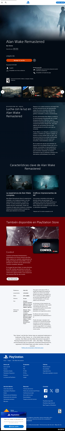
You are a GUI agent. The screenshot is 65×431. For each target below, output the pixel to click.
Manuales (6, 401)
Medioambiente (46, 366)
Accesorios (25, 375)
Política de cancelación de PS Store (31, 391)
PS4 (24, 369)
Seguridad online (47, 371)
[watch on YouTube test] (37, 95)
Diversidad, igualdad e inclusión (50, 373)
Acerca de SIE (7, 366)
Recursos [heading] (26, 386)
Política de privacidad (34, 424)
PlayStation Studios (8, 371)
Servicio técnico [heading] (8, 386)
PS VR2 (24, 371)
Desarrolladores (27, 397)
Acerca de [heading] (6, 364)
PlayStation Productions (9, 373)
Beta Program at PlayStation (49, 405)
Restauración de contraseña (10, 397)
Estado (5, 393)
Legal (26, 424)
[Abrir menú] (2, 2)
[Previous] (2, 92)
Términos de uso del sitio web (47, 424)
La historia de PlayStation (9, 377)
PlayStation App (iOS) (48, 401)
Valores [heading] (45, 364)
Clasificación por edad (28, 393)
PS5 (24, 366)
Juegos (9, 360)
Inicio (5, 360)
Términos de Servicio (28, 388)
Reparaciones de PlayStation (10, 395)
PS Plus (25, 373)
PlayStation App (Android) (49, 403)
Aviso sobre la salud (28, 395)
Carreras (5, 369)
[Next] (62, 92)
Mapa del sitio (58, 424)
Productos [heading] (26, 364)
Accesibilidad (46, 369)
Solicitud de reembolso (9, 399)
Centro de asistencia (8, 388)
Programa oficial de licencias (30, 399)
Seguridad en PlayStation (9, 391)
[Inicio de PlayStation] (28, 2)
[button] (32, 91)
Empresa (6, 375)
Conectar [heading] (45, 386)
